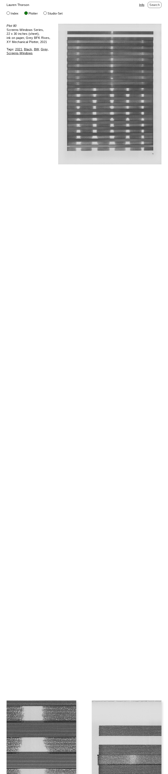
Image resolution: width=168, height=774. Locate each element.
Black (28, 49)
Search (154, 5)
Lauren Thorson (18, 5)
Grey (44, 49)
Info (141, 5)
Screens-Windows (20, 53)
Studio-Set (55, 13)
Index (15, 13)
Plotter (33, 13)
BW (36, 49)
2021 (18, 49)
